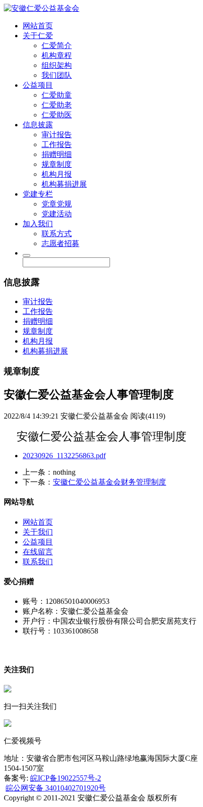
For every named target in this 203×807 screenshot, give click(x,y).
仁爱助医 (57, 115)
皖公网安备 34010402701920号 (56, 788)
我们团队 (57, 75)
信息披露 (38, 125)
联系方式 (57, 234)
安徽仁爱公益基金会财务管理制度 (109, 482)
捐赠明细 (57, 154)
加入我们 (38, 224)
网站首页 (38, 26)
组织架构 (57, 65)
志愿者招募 (60, 243)
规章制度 (57, 164)
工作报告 (57, 144)
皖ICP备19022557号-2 (65, 778)
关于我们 (38, 532)
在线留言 (38, 552)
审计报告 (57, 135)
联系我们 (38, 562)
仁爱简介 (57, 45)
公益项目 (38, 85)
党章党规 (57, 204)
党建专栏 (38, 194)
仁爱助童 (57, 95)
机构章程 (57, 55)
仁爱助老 (57, 105)
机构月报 (57, 174)
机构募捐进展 (64, 184)
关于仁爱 (38, 36)
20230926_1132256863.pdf (64, 456)
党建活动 (57, 214)
